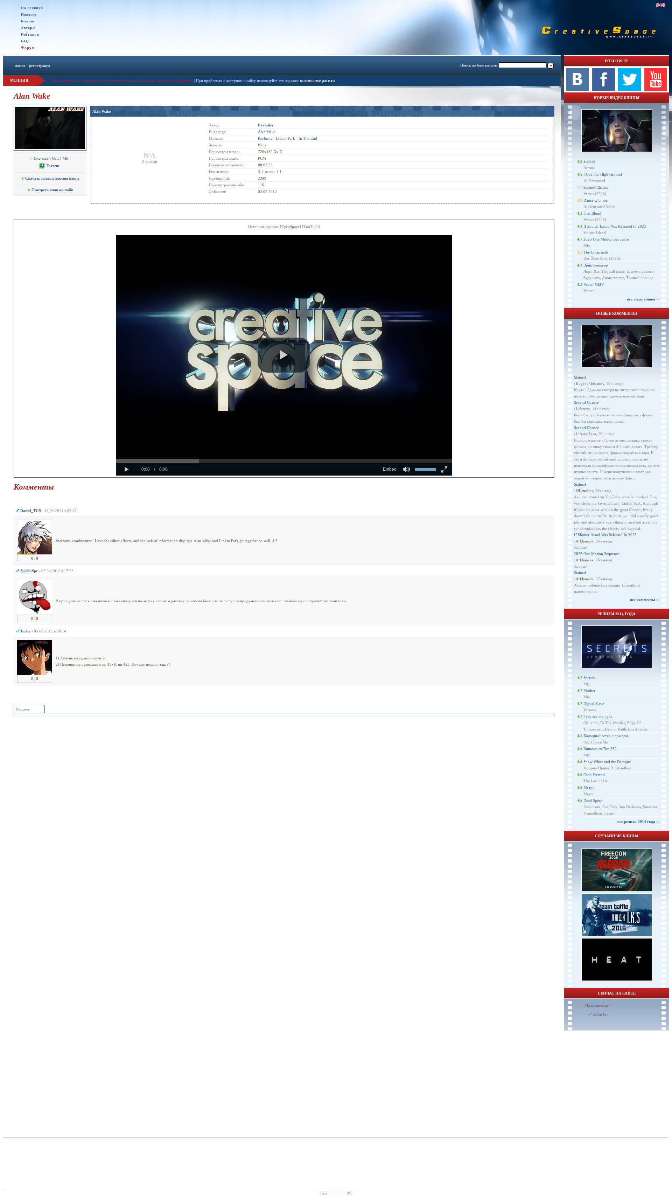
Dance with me (595, 200)
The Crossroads (595, 252)
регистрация (39, 65)
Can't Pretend (594, 775)
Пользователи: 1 (598, 1006)
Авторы (28, 28)
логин (20, 65)
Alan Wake (101, 111)
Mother (589, 690)
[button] (284, 355)
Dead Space (592, 800)
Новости (29, 14)
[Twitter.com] (629, 89)
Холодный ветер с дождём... (607, 736)
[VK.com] (577, 89)
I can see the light (597, 716)
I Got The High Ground (602, 174)
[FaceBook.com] (603, 89)
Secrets (589, 678)
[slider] (284, 461)
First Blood (592, 213)
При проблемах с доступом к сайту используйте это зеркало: (248, 80)
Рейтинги (30, 34)
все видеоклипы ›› (643, 299)
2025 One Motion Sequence (606, 239)
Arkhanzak (585, 541)
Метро (589, 787)
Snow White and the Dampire (607, 762)
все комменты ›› (644, 599)
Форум (28, 48)
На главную (32, 8)
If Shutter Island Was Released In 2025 (614, 226)
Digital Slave (593, 703)
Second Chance (595, 187)
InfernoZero (586, 434)
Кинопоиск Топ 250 (600, 749)
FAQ (25, 41)
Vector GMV (593, 284)
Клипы (27, 21)
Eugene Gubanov (590, 383)
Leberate (583, 409)
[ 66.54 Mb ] (52, 158)
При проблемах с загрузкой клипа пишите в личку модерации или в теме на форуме (122, 80)
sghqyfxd (601, 1014)
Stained (589, 161)
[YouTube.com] (655, 89)
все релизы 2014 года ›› (638, 821)
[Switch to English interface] (660, 5)
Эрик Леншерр (595, 265)
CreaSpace (290, 226)
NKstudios (584, 491)
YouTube (310, 226)
